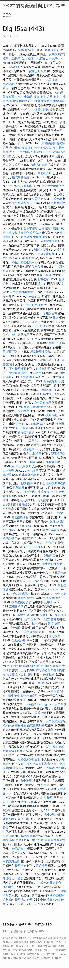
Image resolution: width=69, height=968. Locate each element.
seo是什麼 (34, 296)
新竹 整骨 (9, 152)
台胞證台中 (46, 763)
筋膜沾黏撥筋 (20, 177)
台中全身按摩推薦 (20, 186)
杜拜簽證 (32, 322)
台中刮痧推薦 (34, 547)
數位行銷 (23, 615)
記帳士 (37, 373)
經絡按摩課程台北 (41, 351)
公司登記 (35, 232)
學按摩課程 (10, 96)
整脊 (47, 491)
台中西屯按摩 (11, 695)
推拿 (56, 96)
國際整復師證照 (31, 836)
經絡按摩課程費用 (35, 407)
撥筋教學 (23, 411)
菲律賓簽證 (10, 351)
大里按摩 (23, 819)
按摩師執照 (20, 101)
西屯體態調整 (35, 725)
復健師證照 (42, 109)
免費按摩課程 (17, 373)
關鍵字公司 (41, 249)
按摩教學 (46, 101)
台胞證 (47, 555)
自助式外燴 (19, 640)
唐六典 (7, 296)
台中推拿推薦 (34, 305)
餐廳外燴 (60, 572)
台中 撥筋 (9, 530)
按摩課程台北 (38, 164)
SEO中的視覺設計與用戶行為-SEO (32, 10)
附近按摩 (43, 500)
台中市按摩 (31, 228)
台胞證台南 (50, 313)
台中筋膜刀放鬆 (56, 721)
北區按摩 (15, 58)
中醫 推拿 (46, 899)
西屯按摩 (43, 279)
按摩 (42, 615)
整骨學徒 (37, 198)
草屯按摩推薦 (17, 368)
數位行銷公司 (29, 695)
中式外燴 (56, 198)
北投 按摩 (46, 797)
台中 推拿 (34, 101)
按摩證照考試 (26, 50)
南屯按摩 (32, 470)
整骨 (47, 840)
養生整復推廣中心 (23, 203)
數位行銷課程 (50, 530)
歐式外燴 (8, 725)
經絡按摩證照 (51, 598)
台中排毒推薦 (51, 152)
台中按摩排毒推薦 (21, 292)
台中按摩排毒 (52, 381)
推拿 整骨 (29, 377)
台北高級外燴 (51, 462)
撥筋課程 (18, 487)
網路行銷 (46, 360)
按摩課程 (8, 538)
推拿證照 (12, 674)
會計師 (58, 92)
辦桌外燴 (8, 836)
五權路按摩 (16, 606)
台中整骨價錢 (50, 186)
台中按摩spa (54, 58)
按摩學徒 (20, 865)
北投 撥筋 (27, 483)
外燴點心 (55, 882)
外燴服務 (55, 666)
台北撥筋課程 (20, 517)
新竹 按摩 (54, 623)
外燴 (55, 317)
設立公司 (15, 164)
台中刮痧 (60, 704)
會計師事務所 (31, 666)
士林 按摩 (45, 228)
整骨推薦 (20, 725)
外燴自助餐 (43, 368)
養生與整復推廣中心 (25, 262)
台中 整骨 (22, 428)
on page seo (49, 589)
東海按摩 (46, 390)
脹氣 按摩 (15, 840)
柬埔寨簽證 (48, 143)
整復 (49, 275)
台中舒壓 (50, 814)
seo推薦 (24, 152)
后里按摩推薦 (48, 241)
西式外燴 (40, 712)
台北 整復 (27, 58)
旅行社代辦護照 (21, 466)
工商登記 (48, 292)
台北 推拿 (58, 147)
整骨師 (45, 666)
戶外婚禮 (15, 627)
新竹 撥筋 (30, 619)
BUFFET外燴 (43, 326)
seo (59, 177)
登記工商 (28, 538)
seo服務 (39, 58)
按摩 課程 (27, 147)
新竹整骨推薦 (26, 432)
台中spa (34, 581)
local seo (25, 525)
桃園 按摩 (28, 258)
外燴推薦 (48, 674)
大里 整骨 (50, 50)
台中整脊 (8, 470)
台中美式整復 (42, 147)
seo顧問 (14, 67)
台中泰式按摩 (42, 402)
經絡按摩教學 (26, 598)
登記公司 (18, 768)
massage (9, 84)
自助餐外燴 (45, 173)
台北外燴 (36, 152)
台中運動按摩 (20, 334)
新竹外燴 (16, 666)
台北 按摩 (35, 453)
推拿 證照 (46, 96)
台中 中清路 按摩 (28, 96)
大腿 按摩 (27, 802)
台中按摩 (15, 147)
